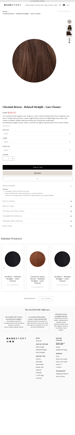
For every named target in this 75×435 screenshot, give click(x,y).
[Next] (55, 1)
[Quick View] (12, 259)
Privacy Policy (60, 376)
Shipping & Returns (62, 374)
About (58, 347)
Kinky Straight (40, 352)
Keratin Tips (39, 367)
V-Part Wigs (40, 375)
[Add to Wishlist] (37, 179)
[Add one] (12, 158)
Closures (39, 378)
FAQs (57, 356)
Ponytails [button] (39, 373)
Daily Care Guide (61, 362)
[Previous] (18, 0)
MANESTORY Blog (61, 350)
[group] (37, 268)
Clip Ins (38, 359)
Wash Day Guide (61, 359)
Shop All (38, 341)
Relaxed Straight (41, 350)
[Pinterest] (13, 342)
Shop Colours (60, 343)
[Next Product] (71, 268)
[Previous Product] (4, 268)
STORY (13, 5)
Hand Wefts (40, 364)
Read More (6, 126)
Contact (58, 367)
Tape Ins (39, 370)
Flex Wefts (39, 362)
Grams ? (59, 364)
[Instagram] (7, 342)
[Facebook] (10, 342)
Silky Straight (40, 347)
